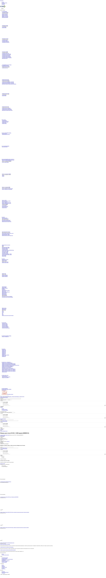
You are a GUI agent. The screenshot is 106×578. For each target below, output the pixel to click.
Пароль (1, 420)
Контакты (3, 4)
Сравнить (8, 441)
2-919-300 (3, 396)
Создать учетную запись (3, 421)
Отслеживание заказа (3, 412)
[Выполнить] (14, 412)
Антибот (1, 400)
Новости (3, 565)
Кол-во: (1, 439)
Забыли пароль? (4, 420)
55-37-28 (20, 396)
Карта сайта (3, 568)
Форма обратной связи (5, 572)
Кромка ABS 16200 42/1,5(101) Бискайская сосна (7, 542)
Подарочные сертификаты (5, 560)
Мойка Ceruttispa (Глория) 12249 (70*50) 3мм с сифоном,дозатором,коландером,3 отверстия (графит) (14, 527)
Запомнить (2, 428)
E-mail (1, 419)
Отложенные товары (5, 410)
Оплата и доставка (4, 561)
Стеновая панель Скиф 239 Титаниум (5, 481)
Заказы (3, 408)
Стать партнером (4, 567)
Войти (3, 554)
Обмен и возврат (4, 562)
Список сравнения (4, 409)
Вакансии (3, 3)
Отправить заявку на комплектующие (7, 559)
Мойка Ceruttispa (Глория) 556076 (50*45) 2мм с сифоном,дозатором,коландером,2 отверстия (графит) (14, 512)
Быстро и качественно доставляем (5, 544)
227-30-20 (12, 396)
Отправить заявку (4, 2)
